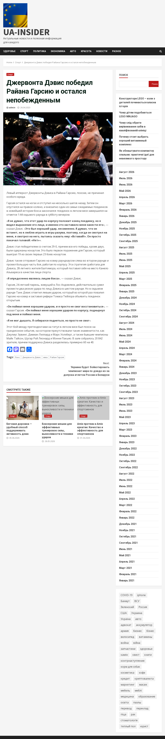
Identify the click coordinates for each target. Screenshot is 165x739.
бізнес (150, 631)
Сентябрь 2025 (128, 241)
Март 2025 (125, 278)
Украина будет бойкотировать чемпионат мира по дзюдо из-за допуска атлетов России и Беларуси (86, 369)
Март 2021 (125, 567)
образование (146, 696)
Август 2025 (126, 247)
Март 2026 (125, 203)
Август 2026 (126, 172)
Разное (116, 51)
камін (124, 654)
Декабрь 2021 (128, 523)
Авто (73, 51)
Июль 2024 (125, 329)
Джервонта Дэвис (31, 357)
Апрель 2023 (127, 423)
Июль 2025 (125, 253)
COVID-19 (126, 595)
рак (133, 714)
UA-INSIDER (26, 32)
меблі (138, 690)
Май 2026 (125, 190)
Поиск (123, 75)
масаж (143, 684)
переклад (142, 708)
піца (123, 714)
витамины (145, 637)
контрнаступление (133, 660)
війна (136, 643)
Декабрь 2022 (128, 448)
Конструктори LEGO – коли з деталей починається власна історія (137, 102)
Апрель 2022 (127, 498)
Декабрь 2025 (128, 222)
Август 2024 (126, 322)
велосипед (127, 637)
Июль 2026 (125, 178)
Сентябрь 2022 (128, 467)
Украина (136, 613)
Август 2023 (126, 398)
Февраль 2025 (127, 285)
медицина (127, 696)
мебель (125, 690)
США (124, 613)
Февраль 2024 (127, 360)
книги (148, 654)
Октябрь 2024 (127, 310)
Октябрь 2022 (127, 461)
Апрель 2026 (127, 197)
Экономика (58, 51)
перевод (126, 708)
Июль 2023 (125, 404)
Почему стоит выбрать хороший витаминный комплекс (133, 140)
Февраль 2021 (127, 574)
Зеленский (127, 607)
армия (125, 631)
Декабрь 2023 (128, 373)
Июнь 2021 (125, 549)
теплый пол (128, 726)
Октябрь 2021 (127, 536)
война (125, 643)
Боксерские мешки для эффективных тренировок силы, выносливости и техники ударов (58, 408)
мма (45, 357)
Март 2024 (125, 354)
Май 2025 (125, 266)
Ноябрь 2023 (127, 379)
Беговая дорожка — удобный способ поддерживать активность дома (22, 408)
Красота (86, 51)
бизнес (137, 631)
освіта (125, 702)
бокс (17, 357)
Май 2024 (125, 341)
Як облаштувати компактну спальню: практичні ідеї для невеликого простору (136, 154)
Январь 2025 (126, 291)
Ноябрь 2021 (127, 530)
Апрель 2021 (127, 561)
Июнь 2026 (125, 184)
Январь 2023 (126, 442)
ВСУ (136, 601)
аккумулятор (144, 625)
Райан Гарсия (57, 357)
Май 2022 (125, 492)
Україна (126, 619)
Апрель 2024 (127, 348)
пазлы (137, 702)
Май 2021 (125, 555)
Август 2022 (126, 473)
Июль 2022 (125, 479)
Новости (101, 51)
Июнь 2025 (125, 260)
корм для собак (130, 666)
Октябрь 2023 (127, 385)
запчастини (128, 649)
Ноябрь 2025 (127, 228)
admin (12, 107)
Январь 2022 (126, 517)
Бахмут (125, 601)
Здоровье (9, 51)
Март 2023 (125, 429)
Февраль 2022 (127, 511)
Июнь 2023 (125, 410)
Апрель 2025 (127, 272)
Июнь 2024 (125, 335)
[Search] (161, 51)
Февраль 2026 (127, 209)
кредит (125, 678)
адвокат (126, 625)
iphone (141, 595)
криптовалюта (144, 678)
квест (136, 654)
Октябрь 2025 (127, 234)
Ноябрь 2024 (127, 304)
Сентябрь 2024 (128, 316)
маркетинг (127, 684)
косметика (127, 672)
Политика (39, 51)
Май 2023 (125, 417)
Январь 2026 (126, 216)
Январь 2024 (126, 366)
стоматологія (129, 720)
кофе (142, 672)
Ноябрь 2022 (127, 454)
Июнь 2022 (125, 486)
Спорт (24, 51)
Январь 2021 (126, 580)
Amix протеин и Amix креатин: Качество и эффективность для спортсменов (93, 408)
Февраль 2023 (127, 436)
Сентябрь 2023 (128, 392)
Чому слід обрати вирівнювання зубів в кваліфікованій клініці (132, 126)
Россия (143, 607)
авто (138, 619)
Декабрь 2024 (128, 297)
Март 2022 (125, 505)
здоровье (146, 649)
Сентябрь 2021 (128, 542)
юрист (144, 726)
